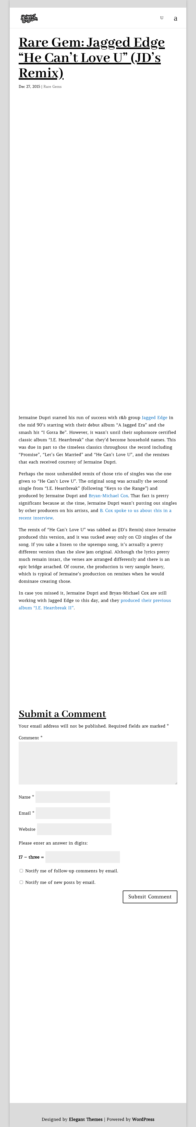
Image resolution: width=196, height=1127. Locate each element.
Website (27, 829)
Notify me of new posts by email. (60, 882)
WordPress (143, 1119)
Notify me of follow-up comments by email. (71, 871)
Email (26, 813)
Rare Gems (52, 86)
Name (26, 797)
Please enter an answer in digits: (53, 843)
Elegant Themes (86, 1119)
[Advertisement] (98, 140)
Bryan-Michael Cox (108, 496)
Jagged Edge (154, 417)
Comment (30, 738)
